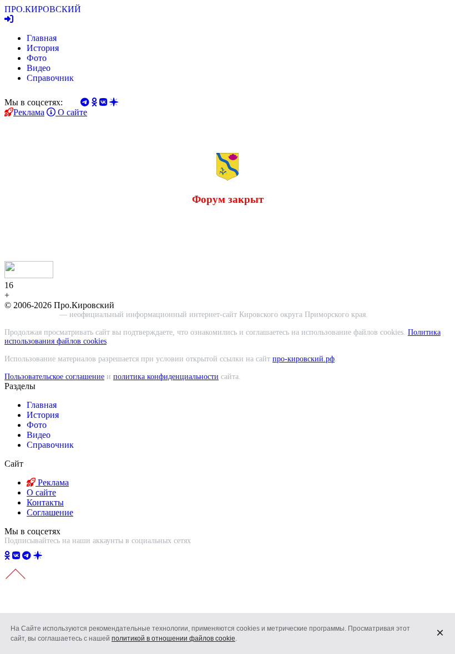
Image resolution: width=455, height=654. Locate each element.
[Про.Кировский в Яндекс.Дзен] (37, 555)
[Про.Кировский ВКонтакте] (16, 555)
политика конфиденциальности (166, 376)
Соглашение (50, 512)
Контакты (45, 502)
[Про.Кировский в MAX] (67, 555)
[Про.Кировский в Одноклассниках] (7, 555)
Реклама (28, 112)
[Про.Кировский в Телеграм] (26, 555)
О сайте (71, 112)
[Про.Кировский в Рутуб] (51, 555)
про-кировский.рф (303, 359)
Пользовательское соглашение (54, 376)
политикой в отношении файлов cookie (173, 638)
